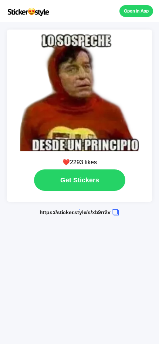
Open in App (136, 11)
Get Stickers (79, 180)
